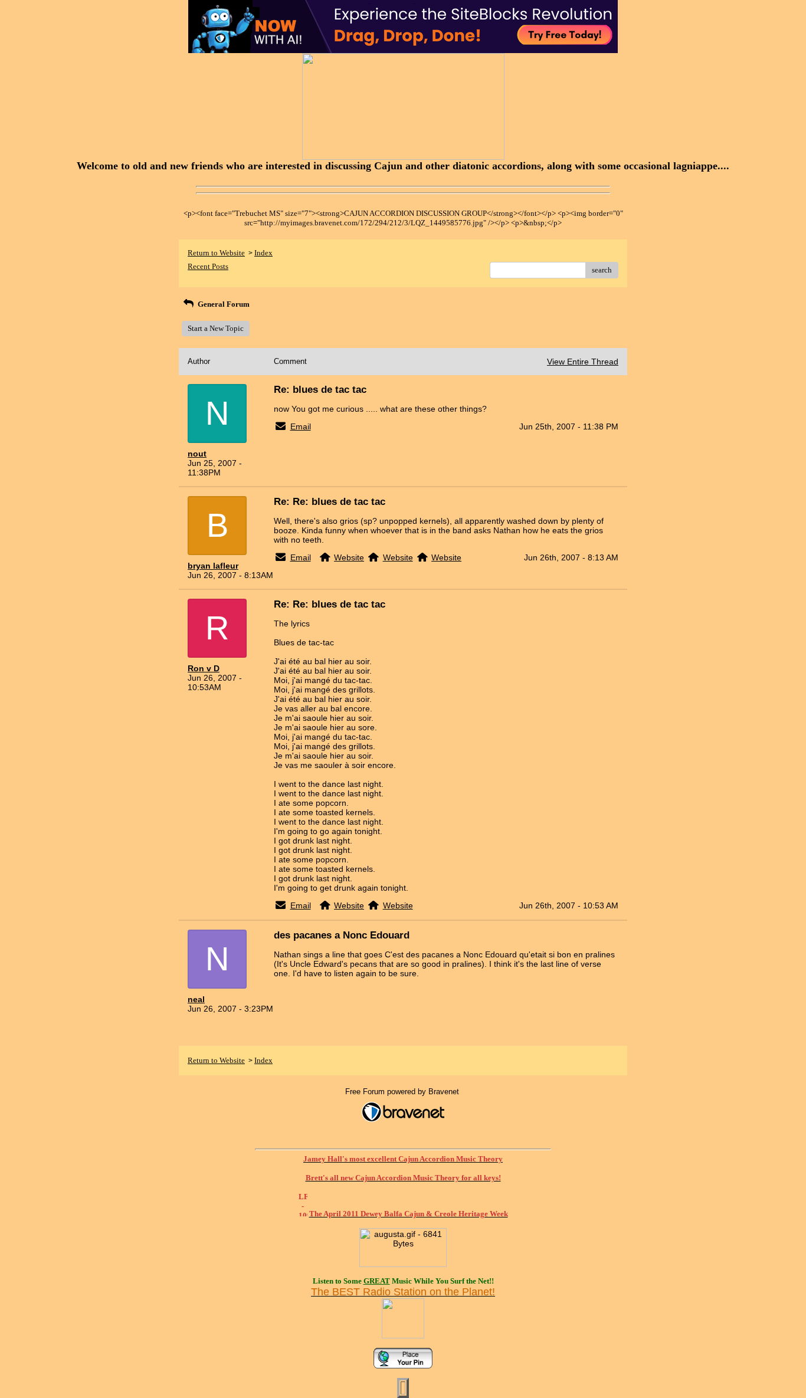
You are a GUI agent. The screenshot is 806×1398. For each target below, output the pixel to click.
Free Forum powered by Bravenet (403, 1091)
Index (263, 252)
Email (300, 426)
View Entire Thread (582, 361)
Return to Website (216, 252)
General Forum (223, 304)
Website (349, 557)
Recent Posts (208, 266)
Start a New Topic (216, 328)
